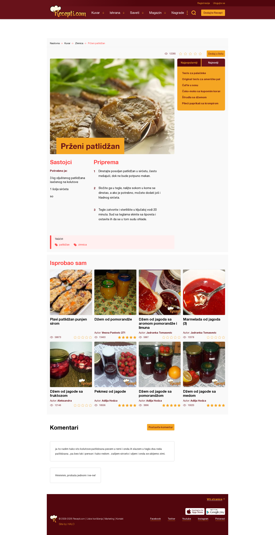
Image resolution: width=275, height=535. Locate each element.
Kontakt (119, 518)
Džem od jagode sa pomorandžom (160, 374)
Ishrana (115, 12)
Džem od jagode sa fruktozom (71, 374)
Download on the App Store (194, 511)
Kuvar (95, 12)
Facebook (155, 518)
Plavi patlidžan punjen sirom (71, 304)
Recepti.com (68, 11)
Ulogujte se (219, 3)
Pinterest (220, 518)
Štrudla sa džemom (194, 97)
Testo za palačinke (194, 73)
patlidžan (64, 244)
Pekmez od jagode (115, 374)
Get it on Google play (215, 511)
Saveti (134, 12)
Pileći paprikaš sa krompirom (200, 103)
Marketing (109, 518)
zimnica (82, 244)
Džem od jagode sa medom (204, 374)
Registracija (203, 3)
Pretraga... (193, 13)
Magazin (155, 12)
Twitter (171, 518)
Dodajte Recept (213, 12)
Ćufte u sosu (190, 85)
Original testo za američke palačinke (201, 79)
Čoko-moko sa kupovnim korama (201, 91)
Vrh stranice (214, 499)
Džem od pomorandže (115, 304)
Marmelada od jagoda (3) (204, 304)
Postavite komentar (161, 427)
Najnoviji (213, 62)
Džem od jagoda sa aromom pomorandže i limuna (160, 304)
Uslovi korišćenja (95, 518)
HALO (71, 524)
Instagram (203, 518)
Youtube (186, 518)
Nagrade (177, 12)
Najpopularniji (189, 62)
